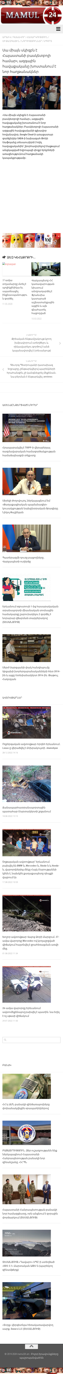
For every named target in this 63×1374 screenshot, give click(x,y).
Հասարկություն (37, 37)
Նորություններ (31, 41)
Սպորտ (48, 41)
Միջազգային (11, 41)
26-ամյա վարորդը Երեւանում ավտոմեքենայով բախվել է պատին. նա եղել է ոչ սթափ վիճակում (31, 1012)
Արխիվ (6, 37)
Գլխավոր (19, 37)
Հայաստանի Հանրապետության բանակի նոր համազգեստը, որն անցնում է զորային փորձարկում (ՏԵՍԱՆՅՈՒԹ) (30, 1213)
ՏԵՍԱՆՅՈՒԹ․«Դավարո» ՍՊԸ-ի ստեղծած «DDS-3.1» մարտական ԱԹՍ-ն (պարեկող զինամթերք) (28, 1266)
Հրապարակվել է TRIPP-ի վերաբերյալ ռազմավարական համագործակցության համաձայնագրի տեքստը (29, 451)
